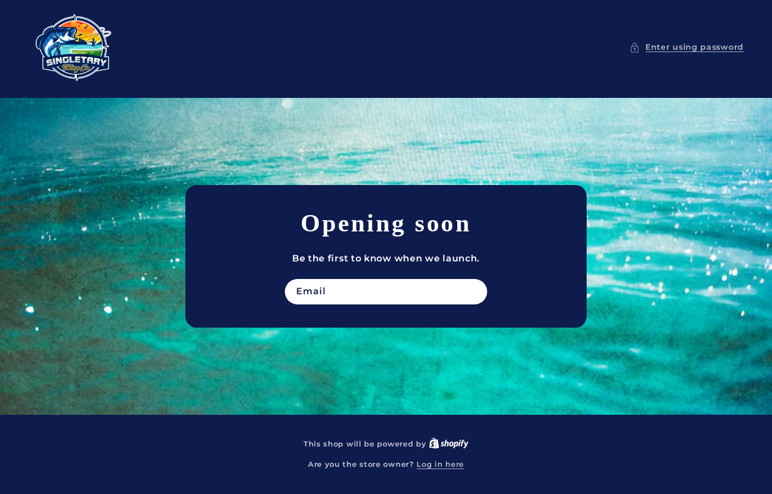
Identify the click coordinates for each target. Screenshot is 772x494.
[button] (687, 47)
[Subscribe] (474, 291)
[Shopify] (449, 443)
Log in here (440, 464)
